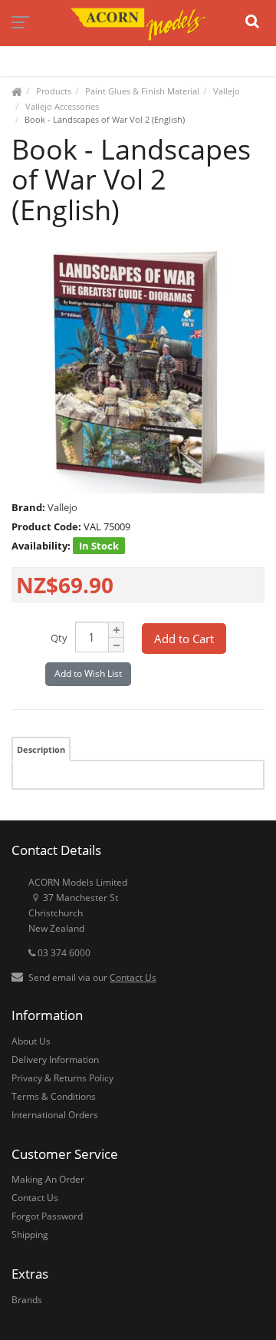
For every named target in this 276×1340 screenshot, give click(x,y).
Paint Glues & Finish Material (142, 91)
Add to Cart (184, 638)
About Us (31, 1041)
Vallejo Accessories (62, 106)
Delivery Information (55, 1059)
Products (53, 91)
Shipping (30, 1234)
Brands (27, 1299)
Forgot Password (47, 1216)
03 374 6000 (62, 952)
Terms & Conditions (54, 1096)
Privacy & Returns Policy (62, 1077)
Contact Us (133, 977)
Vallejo (226, 91)
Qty (59, 638)
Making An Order (48, 1179)
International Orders (55, 1114)
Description (41, 749)
